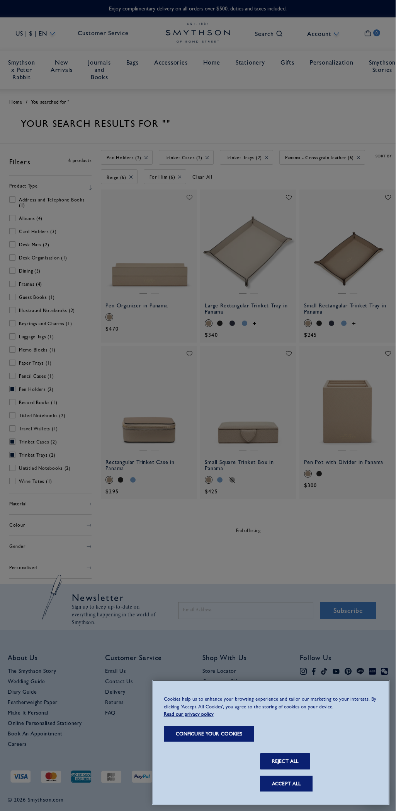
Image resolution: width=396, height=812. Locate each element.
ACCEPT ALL (286, 783)
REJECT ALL (285, 761)
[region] (270, 742)
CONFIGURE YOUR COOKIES (209, 734)
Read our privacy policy (189, 714)
